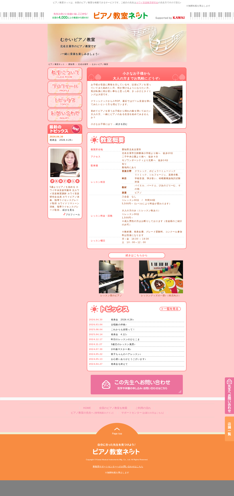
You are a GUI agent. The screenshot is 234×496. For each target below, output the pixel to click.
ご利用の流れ (143, 408)
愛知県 (71, 64)
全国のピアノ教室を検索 (113, 408)
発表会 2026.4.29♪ (61, 140)
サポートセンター (142, 412)
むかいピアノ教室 (100, 64)
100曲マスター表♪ (121, 349)
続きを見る (69, 210)
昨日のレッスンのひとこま (125, 339)
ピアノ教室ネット (56, 64)
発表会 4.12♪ (119, 334)
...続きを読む (120, 124)
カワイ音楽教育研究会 (147, 2)
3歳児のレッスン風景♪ (123, 344)
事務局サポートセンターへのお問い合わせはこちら (118, 466)
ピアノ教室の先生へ (92, 412)
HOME (87, 408)
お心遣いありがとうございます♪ (128, 359)
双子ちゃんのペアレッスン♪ (126, 354)
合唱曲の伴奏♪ (119, 324)
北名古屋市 (83, 64)
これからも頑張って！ (123, 329)
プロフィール (73, 214)
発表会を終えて (119, 364)
